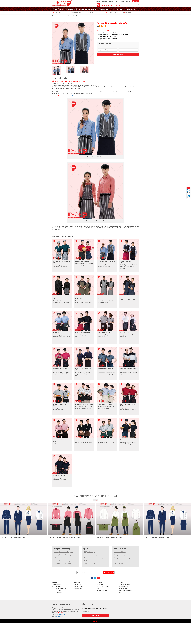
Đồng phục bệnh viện (104, 9)
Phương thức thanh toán (61, 558)
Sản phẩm (55, 15)
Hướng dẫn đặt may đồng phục (63, 552)
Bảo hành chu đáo (119, 561)
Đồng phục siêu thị (78, 586)
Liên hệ (116, 1)
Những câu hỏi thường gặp (125, 590)
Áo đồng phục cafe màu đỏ (83, 261)
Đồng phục (77, 582)
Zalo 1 (188, 192)
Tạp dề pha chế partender (127, 297)
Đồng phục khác (130, 9)
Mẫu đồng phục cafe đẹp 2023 (84, 404)
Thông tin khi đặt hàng (61, 549)
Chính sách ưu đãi (119, 549)
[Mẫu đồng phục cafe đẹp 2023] (84, 392)
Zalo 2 (188, 197)
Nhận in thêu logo (89, 552)
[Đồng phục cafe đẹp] (62, 464)
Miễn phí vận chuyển (120, 555)
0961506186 (105, 6)
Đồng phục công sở (71, 9)
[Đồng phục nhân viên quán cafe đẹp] (129, 356)
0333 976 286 (115, 6)
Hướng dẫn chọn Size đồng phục (64, 555)
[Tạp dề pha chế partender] (129, 285)
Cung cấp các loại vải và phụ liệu (94, 558)
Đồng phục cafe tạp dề (60, 332)
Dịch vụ (128, 1)
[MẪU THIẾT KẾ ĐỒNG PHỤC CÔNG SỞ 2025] (23, 519)
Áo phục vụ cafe (102, 440)
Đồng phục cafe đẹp (59, 475)
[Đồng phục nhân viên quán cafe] (107, 356)
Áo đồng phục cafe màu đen (83, 440)
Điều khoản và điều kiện (124, 584)
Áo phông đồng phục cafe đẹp (129, 440)
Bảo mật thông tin (123, 586)
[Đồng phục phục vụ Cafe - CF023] (62, 285)
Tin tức (111, 1)
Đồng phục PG (77, 584)
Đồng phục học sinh (117, 9)
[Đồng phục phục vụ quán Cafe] (107, 321)
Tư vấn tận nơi (118, 563)
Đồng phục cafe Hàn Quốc (105, 404)
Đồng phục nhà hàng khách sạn (87, 9)
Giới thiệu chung (100, 584)
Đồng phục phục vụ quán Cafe (106, 332)
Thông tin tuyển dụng (102, 590)
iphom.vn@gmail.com (60, 614)
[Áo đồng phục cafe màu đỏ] (84, 249)
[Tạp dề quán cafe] (129, 321)
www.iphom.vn (59, 616)
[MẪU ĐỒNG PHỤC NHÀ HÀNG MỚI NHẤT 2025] (119, 519)
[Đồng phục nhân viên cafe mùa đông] (84, 356)
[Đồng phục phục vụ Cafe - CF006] (129, 392)
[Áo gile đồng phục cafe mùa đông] (129, 249)
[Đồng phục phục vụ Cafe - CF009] (62, 392)
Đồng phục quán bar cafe (83, 332)
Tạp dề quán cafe (125, 332)
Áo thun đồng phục (58, 9)
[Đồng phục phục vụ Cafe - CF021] (107, 285)
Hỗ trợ (121, 582)
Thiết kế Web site (89, 563)
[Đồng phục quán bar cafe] (84, 321)
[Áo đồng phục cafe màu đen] (84, 428)
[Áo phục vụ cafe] (107, 428)
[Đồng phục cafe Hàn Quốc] (107, 392)
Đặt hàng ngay (118, 54)
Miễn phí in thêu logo (120, 552)
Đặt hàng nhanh (104, 43)
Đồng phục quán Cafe (78, 15)
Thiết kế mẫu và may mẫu (92, 555)
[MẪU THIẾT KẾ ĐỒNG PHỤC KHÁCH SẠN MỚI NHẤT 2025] (71, 519)
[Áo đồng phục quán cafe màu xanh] (62, 249)
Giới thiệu (104, 1)
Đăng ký (136, 1)
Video (98, 588)
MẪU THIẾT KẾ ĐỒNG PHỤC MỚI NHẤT (95, 496)
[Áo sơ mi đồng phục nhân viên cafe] (107, 249)
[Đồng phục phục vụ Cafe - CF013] (62, 356)
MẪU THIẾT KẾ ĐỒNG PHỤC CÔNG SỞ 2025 (13, 537)
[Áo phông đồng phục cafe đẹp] (129, 428)
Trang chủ (97, 1)
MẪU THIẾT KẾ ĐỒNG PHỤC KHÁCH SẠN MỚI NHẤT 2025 (64, 537)
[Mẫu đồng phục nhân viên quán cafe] (84, 285)
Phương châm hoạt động (103, 586)
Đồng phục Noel (78, 588)
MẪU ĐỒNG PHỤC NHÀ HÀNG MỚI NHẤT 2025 (109, 537)
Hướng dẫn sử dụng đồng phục (63, 563)
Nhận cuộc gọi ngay (108, 572)
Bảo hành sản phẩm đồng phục (63, 561)
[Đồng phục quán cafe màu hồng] (62, 428)
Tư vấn (122, 1)
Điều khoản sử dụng (123, 588)
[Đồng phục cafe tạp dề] (62, 321)
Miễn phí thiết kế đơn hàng (122, 558)
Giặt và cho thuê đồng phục (92, 561)
